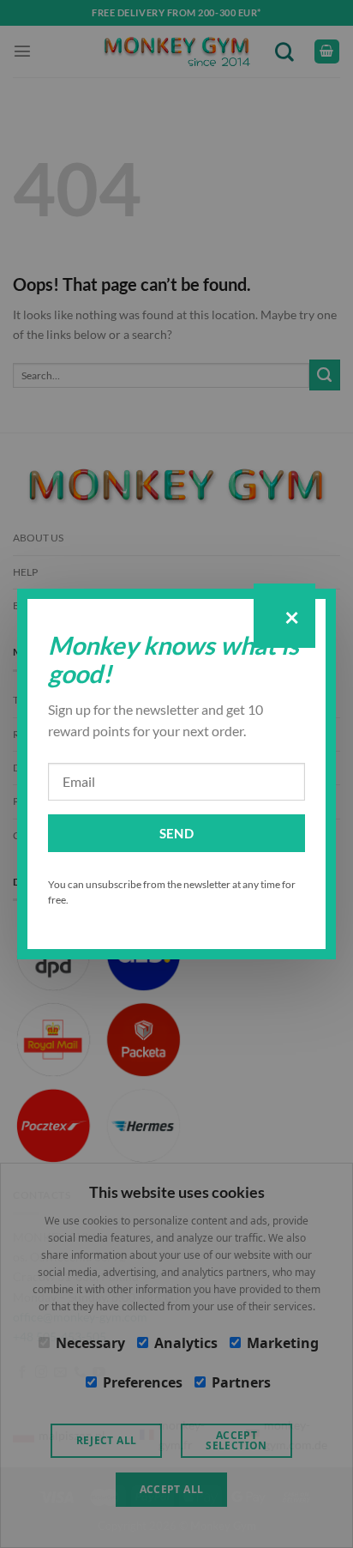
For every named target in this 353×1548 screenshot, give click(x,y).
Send (176, 833)
